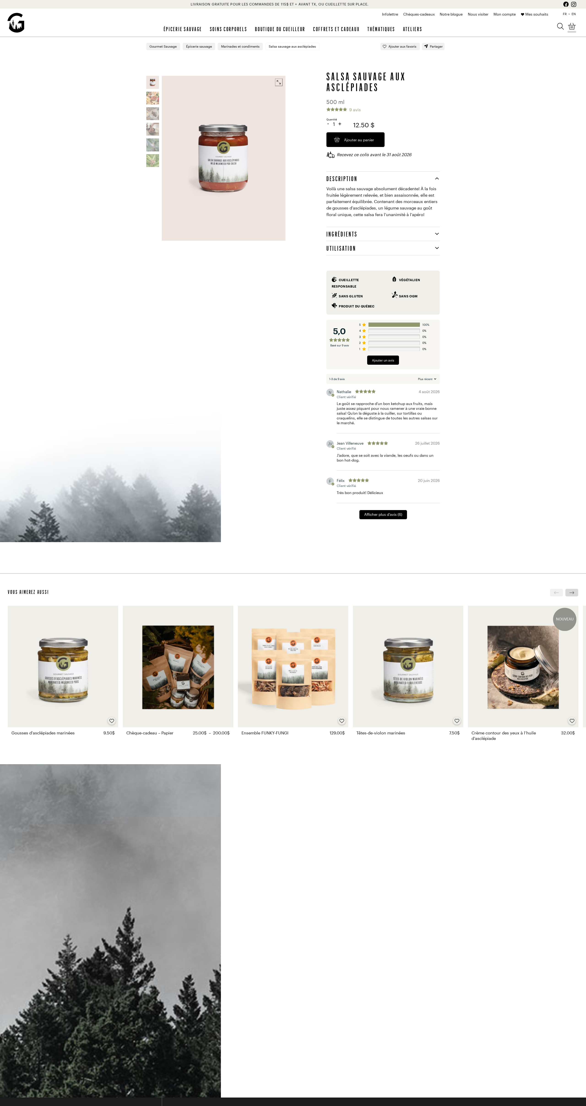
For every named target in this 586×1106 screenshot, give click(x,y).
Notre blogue (451, 14)
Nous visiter (478, 14)
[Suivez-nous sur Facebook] (566, 4)
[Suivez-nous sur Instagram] (573, 4)
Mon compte (505, 14)
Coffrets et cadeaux (336, 29)
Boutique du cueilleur (280, 29)
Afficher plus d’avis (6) (383, 514)
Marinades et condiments (240, 46)
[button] (560, 26)
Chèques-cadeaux (419, 14)
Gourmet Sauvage (163, 46)
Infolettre (390, 14)
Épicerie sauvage (183, 29)
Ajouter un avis (383, 360)
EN (574, 14)
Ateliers (413, 29)
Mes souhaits (536, 14)
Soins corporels (228, 29)
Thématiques (381, 29)
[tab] (383, 178)
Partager (436, 46)
